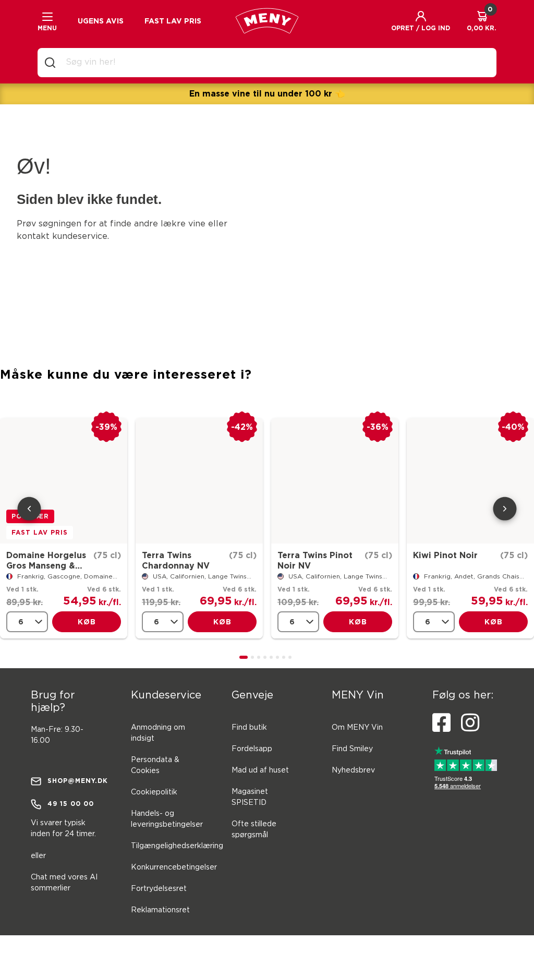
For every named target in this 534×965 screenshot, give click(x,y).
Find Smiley (352, 749)
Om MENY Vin (357, 728)
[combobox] (275, 63)
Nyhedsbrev (353, 770)
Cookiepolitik (154, 792)
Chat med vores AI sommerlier (64, 882)
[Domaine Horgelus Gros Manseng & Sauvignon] (63, 481)
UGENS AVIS (101, 21)
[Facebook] (441, 723)
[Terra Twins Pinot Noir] (334, 481)
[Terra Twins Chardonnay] (199, 481)
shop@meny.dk (74, 780)
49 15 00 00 (70, 803)
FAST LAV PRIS (172, 21)
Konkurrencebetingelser (174, 867)
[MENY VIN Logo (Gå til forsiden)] (267, 21)
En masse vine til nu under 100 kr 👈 (267, 93)
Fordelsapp (252, 749)
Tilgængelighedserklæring (177, 846)
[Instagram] (470, 723)
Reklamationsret (160, 910)
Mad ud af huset (260, 770)
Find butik (249, 728)
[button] (420, 21)
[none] (27, 621)
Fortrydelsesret (159, 889)
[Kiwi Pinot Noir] (470, 481)
